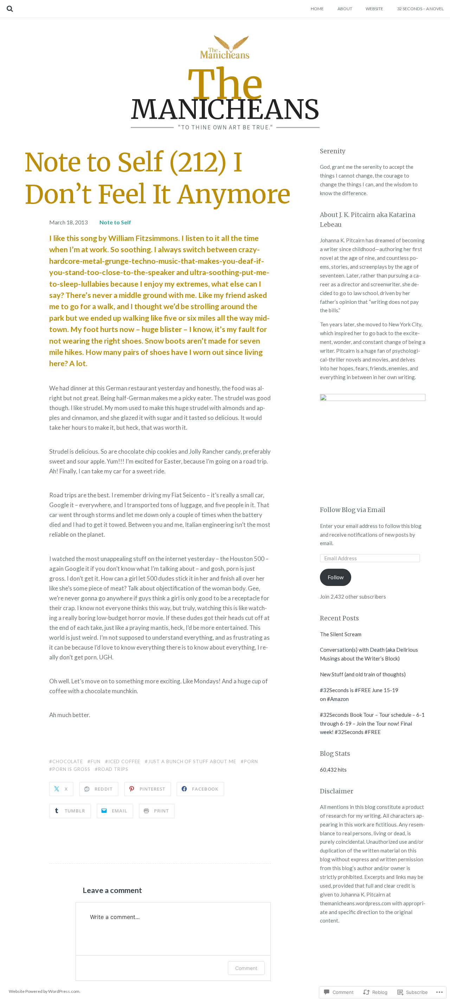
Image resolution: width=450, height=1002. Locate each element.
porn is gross (71, 769)
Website (374, 8)
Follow (335, 577)
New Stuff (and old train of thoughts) (363, 674)
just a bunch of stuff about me (192, 761)
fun (96, 761)
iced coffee (124, 761)
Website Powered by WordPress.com (44, 991)
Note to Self (115, 222)
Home (317, 8)
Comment (246, 968)
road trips (113, 769)
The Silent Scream (340, 634)
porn (251, 761)
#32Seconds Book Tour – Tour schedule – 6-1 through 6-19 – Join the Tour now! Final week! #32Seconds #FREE (372, 723)
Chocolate (67, 761)
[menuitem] (317, 9)
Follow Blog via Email (352, 510)
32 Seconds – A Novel (420, 8)
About (345, 8)
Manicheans (225, 94)
